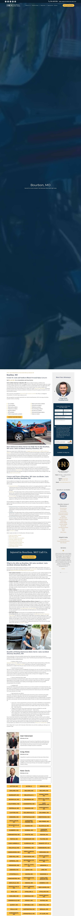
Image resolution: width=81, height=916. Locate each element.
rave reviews (19, 470)
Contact (55, 5)
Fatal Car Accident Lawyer (15, 535)
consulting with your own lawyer (28, 608)
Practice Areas (35, 5)
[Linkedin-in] (13, 1)
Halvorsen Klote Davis (40, 388)
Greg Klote (24, 752)
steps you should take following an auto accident (22, 570)
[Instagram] (8, 1)
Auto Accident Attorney (14, 372)
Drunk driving (12, 496)
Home (8, 372)
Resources (43, 5)
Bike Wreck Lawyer (13, 536)
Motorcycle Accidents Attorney (16, 542)
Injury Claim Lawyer (13, 546)
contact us (12, 530)
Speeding (11, 491)
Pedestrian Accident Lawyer (15, 545)
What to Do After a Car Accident (16, 538)
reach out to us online (15, 472)
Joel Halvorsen (26, 736)
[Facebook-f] (5, 1)
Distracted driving (13, 486)
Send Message (63, 447)
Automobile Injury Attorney (15, 540)
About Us (27, 5)
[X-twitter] (10, 1)
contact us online (31, 393)
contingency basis (19, 664)
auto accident (33, 569)
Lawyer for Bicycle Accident (15, 543)
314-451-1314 (12, 380)
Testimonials (50, 5)
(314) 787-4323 (64, 480)
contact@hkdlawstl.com (65, 482)
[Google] (15, 1)
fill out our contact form (41, 722)
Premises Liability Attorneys (15, 539)
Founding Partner (63, 400)
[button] (54, 391)
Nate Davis (24, 771)
